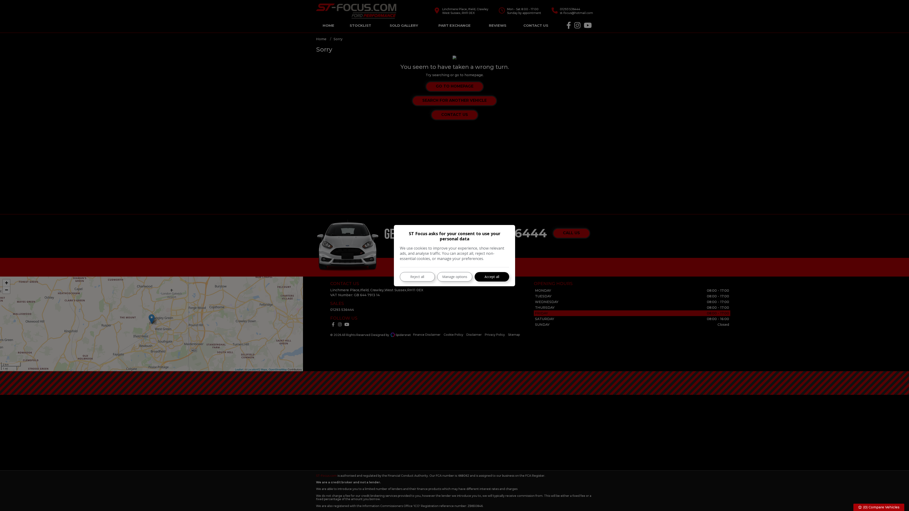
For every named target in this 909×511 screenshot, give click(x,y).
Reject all (417, 276)
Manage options (454, 276)
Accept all (492, 276)
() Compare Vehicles (881, 507)
